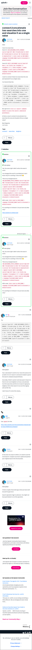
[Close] (29, 636)
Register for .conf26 (16, 528)
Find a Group (16, 567)
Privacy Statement (15, 643)
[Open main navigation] (30, 2)
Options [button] (29, 18)
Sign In (24, 2)
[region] (16, 641)
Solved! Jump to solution (10, 24)
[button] (29, 24)
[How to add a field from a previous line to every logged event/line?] (30, 234)
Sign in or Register (16, 12)
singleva (18, 131)
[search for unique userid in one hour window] (27, 234)
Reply (6, 142)
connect (4, 131)
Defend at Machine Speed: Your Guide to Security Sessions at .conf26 (14, 608)
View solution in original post (10, 212)
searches (12, 131)
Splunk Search (6, 18)
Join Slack (16, 549)
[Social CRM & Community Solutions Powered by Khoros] (26, 626)
